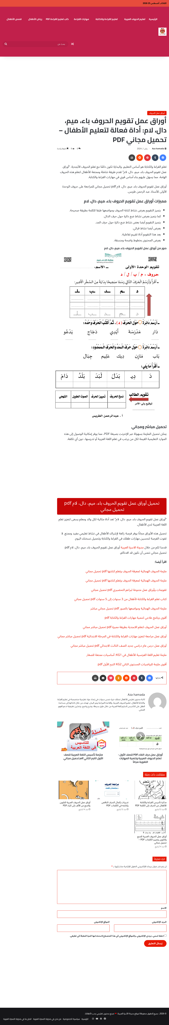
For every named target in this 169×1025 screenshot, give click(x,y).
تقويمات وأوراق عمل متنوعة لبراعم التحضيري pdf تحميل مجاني (129, 590)
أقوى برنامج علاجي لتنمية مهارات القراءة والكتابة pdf (136, 618)
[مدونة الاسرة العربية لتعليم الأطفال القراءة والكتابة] (162, 32)
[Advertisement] (84, 83)
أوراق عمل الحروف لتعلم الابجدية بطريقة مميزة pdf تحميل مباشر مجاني (125, 627)
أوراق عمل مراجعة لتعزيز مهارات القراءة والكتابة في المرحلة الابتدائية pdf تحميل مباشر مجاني (112, 636)
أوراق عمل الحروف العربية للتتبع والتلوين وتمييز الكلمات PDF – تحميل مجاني (152, 839)
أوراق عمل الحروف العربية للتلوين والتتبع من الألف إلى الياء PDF (75, 804)
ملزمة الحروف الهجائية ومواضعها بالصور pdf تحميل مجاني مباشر (128, 608)
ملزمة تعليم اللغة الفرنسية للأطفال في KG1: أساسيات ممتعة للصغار (126, 655)
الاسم (164, 908)
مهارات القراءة (81, 19)
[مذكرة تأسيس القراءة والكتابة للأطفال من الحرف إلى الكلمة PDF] (150, 790)
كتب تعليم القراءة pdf (57, 19)
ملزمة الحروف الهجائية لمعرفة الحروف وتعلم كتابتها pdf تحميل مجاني (126, 571)
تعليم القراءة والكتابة (107, 19)
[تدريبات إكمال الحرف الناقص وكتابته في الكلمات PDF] (111, 790)
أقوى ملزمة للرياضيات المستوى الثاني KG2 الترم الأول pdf (132, 664)
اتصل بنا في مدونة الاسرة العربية (17, 1019)
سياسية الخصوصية (71, 1019)
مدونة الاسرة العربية (132, 547)
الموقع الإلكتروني (102, 922)
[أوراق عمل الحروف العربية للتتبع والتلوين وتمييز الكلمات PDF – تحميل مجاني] (150, 824)
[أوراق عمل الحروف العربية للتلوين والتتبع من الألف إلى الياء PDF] (73, 790)
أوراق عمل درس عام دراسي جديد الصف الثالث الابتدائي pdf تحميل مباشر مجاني (119, 646)
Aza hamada (158, 149)
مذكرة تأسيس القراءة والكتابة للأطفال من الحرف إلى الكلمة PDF (151, 804)
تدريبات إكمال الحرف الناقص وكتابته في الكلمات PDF (114, 804)
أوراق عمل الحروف (157, 113)
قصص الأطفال (14, 19)
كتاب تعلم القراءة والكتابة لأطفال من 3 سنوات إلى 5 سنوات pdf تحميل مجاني (120, 599)
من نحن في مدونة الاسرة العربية (47, 1019)
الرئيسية (153, 19)
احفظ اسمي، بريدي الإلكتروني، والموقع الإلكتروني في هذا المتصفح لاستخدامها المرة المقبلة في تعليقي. (117, 936)
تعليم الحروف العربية (134, 19)
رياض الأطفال (35, 19)
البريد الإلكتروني (159, 922)
